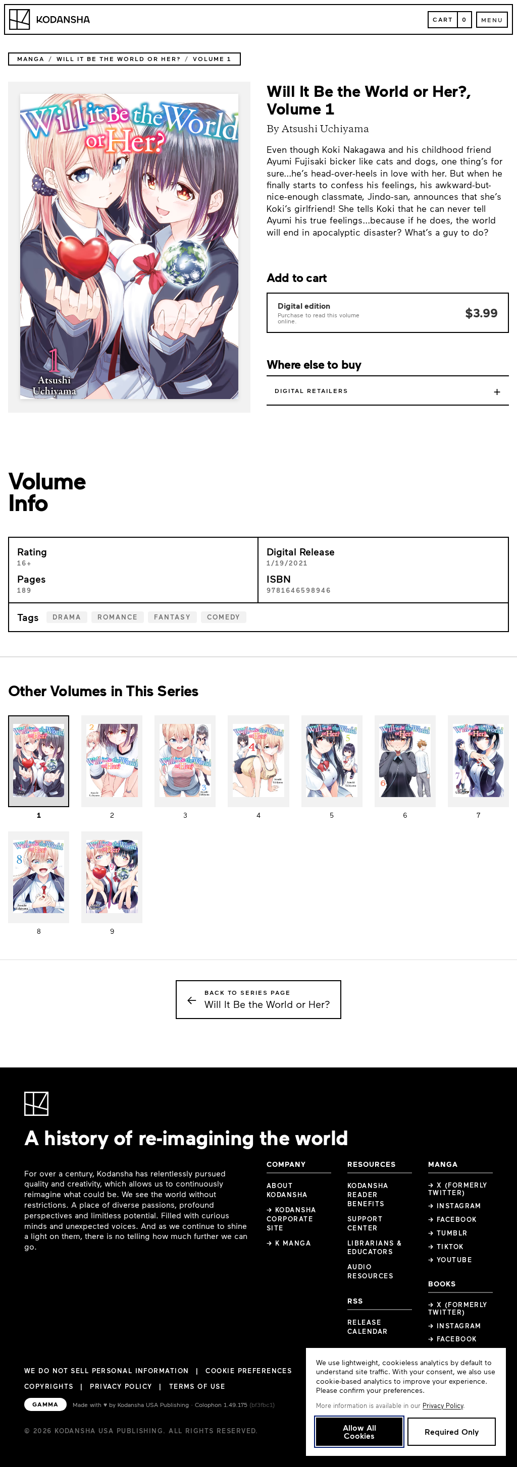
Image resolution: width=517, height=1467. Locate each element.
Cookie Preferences (248, 1371)
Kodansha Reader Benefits (368, 1194)
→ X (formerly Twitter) (458, 1189)
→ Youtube (450, 1260)
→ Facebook (452, 1219)
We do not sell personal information (106, 1371)
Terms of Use (197, 1386)
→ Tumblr (448, 1233)
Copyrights (48, 1386)
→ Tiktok (446, 1247)
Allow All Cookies (359, 1431)
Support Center (365, 1223)
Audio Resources (370, 1271)
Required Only (452, 1431)
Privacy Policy (121, 1386)
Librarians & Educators (374, 1247)
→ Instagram (455, 1206)
